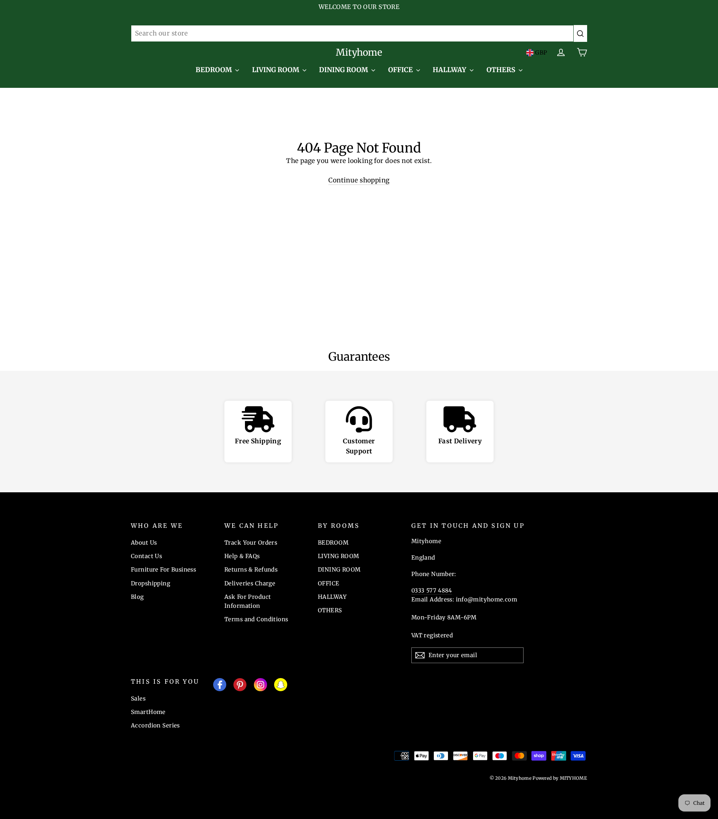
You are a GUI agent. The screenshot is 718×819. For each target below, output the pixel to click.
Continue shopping (358, 180)
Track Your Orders (250, 542)
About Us (144, 542)
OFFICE (401, 69)
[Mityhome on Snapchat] (280, 686)
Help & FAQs (242, 556)
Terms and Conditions (256, 619)
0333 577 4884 (431, 590)
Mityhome (359, 52)
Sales (138, 698)
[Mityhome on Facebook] (219, 686)
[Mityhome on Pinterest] (239, 686)
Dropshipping (150, 583)
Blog (137, 596)
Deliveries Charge (249, 583)
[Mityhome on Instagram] (260, 686)
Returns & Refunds (250, 569)
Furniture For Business (163, 569)
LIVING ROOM (276, 69)
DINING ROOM (344, 69)
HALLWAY (450, 69)
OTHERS (502, 69)
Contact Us (146, 556)
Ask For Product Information (247, 601)
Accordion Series (155, 725)
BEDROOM (214, 69)
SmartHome (148, 711)
